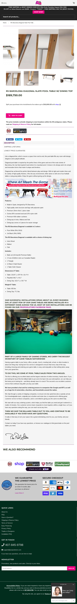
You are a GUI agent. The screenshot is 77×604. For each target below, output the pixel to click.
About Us (5, 512)
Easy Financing (7, 526)
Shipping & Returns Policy (21, 124)
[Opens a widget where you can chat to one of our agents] (63, 592)
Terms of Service (7, 523)
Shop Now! (38, 12)
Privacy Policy (6, 528)
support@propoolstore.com (12, 550)
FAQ (3, 515)
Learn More (19, 493)
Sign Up (71, 568)
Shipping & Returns (12, 147)
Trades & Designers (8, 531)
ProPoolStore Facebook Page (35, 307)
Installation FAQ (7, 534)
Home (4, 22)
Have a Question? (7, 517)
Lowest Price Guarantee (14, 151)
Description (9, 143)
